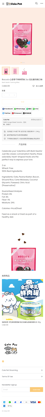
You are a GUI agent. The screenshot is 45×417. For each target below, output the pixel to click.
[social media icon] (3, 361)
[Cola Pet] (14, 3)
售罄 (22, 102)
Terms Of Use (7, 376)
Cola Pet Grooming (10, 370)
